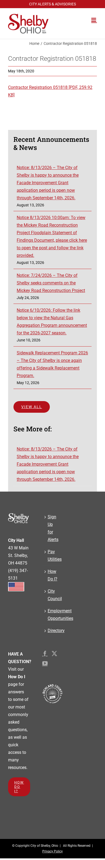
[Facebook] (45, 653)
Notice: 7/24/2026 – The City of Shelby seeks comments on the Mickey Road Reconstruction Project (51, 283)
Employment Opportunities (53, 614)
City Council (53, 595)
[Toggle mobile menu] (94, 20)
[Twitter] (54, 653)
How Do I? (52, 575)
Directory (53, 630)
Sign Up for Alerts (53, 528)
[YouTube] (45, 663)
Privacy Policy (52, 851)
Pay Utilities (53, 555)
